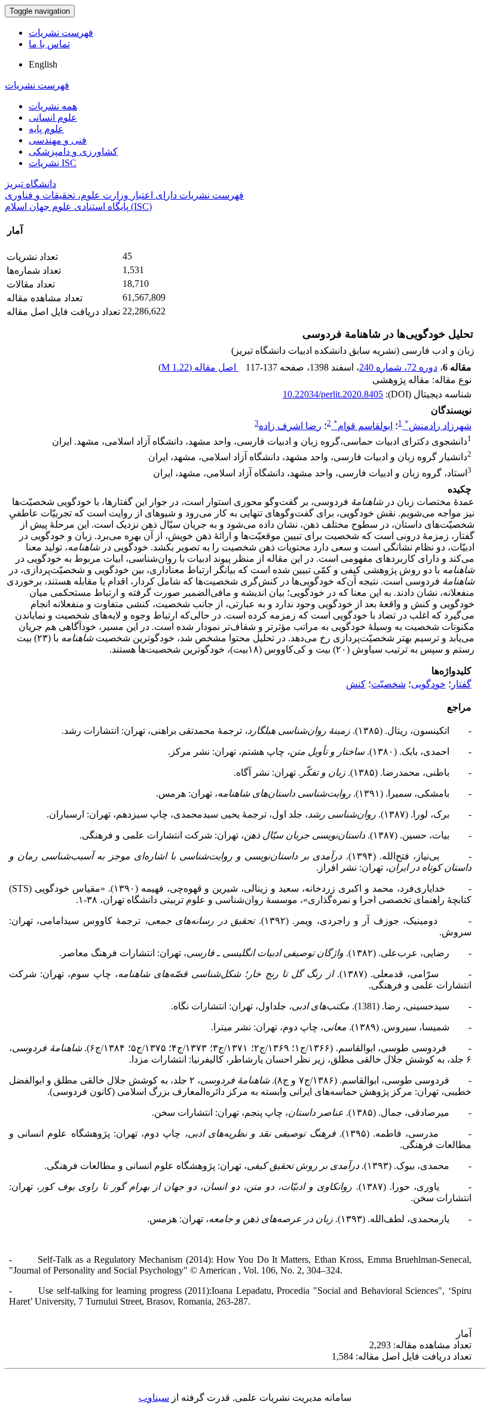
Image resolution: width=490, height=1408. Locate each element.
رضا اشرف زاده (290, 426)
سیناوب (154, 1397)
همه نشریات (53, 106)
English (43, 64)
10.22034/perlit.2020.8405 (333, 394)
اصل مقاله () (198, 367)
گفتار (461, 684)
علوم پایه (46, 129)
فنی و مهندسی (58, 140)
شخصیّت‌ (388, 684)
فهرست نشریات (61, 32)
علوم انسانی (53, 117)
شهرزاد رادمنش (438, 426)
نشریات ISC (52, 163)
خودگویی (428, 684)
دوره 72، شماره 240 (398, 367)
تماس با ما (49, 44)
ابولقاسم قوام (363, 426)
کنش (356, 684)
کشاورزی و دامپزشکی (73, 151)
